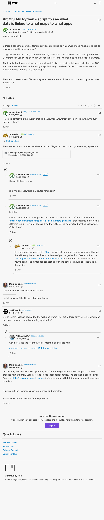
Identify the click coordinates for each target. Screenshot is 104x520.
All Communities (10, 442)
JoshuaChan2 (15, 29)
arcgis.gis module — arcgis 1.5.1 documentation (33, 348)
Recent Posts (8, 446)
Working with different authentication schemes (38, 258)
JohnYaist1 (14, 134)
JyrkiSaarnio (15, 310)
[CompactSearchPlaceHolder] (95, 3)
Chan (47, 252)
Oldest (14, 105)
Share (6, 87)
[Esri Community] (13, 3)
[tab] (8, 98)
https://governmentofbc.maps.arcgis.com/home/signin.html (40, 220)
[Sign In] (100, 3)
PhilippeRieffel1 (23, 336)
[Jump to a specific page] (99, 105)
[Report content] (99, 20)
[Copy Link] (52, 32)
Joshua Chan (12, 141)
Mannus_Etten (16, 284)
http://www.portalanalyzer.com (29, 378)
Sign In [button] (52, 425)
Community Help (10, 454)
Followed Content (10, 450)
